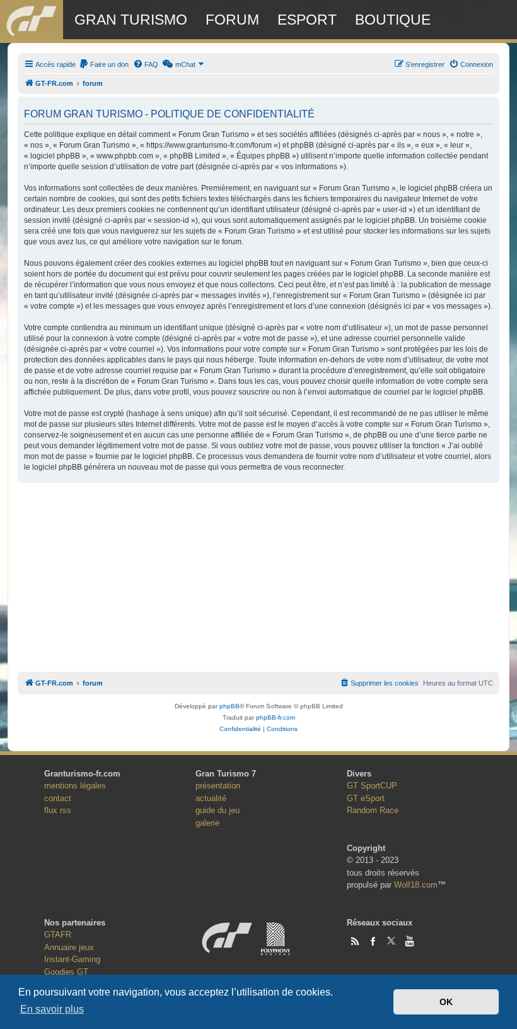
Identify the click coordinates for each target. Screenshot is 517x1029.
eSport (307, 19)
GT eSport (366, 798)
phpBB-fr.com (275, 717)
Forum (232, 19)
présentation (217, 785)
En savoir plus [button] (52, 1009)
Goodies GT (66, 972)
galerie (207, 823)
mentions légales (75, 785)
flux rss (57, 810)
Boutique (393, 19)
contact (57, 798)
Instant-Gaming (72, 959)
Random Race (372, 810)
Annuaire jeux (69, 947)
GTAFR (57, 934)
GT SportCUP (372, 785)
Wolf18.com (416, 884)
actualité (210, 798)
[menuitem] (104, 64)
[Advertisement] (258, 573)
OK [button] (446, 1002)
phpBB (229, 706)
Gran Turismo (130, 19)
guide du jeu (217, 810)
